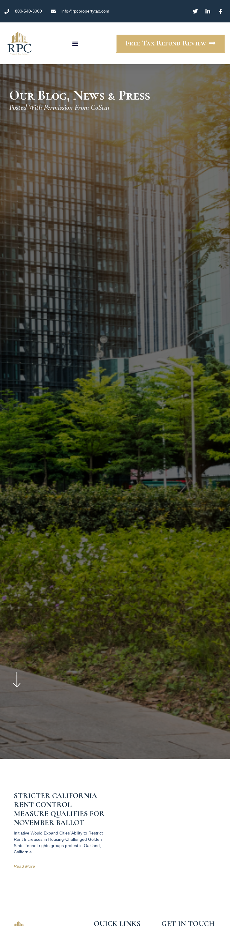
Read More (24, 866)
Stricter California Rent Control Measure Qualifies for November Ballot (59, 809)
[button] (75, 43)
